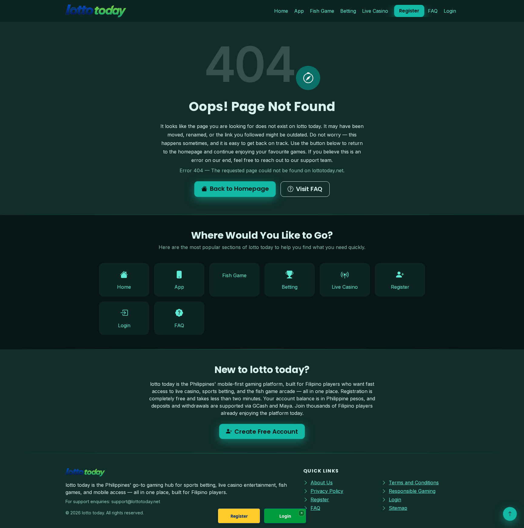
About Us (322, 482)
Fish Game (322, 11)
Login (450, 11)
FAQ (433, 11)
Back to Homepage (239, 188)
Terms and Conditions (414, 482)
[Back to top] (510, 514)
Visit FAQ (309, 189)
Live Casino (375, 11)
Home (281, 11)
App (299, 11)
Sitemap (398, 508)
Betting (348, 11)
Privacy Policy (327, 491)
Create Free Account (266, 431)
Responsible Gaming (412, 491)
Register (409, 10)
